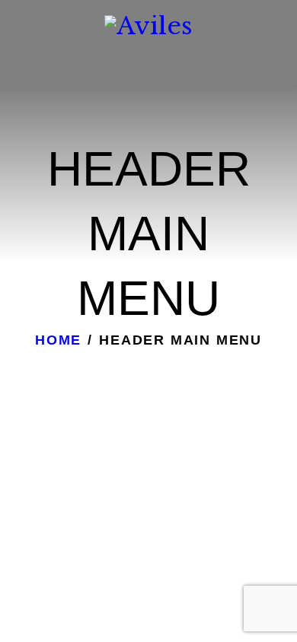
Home (58, 340)
